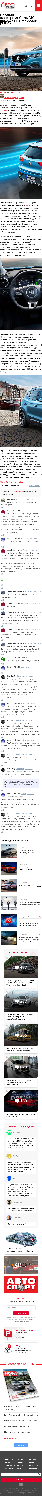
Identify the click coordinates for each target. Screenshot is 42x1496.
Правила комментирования (32, 1494)
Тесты (7, 1462)
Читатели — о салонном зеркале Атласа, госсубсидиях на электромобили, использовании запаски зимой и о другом (30, 922)
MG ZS (28, 205)
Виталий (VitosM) (13, 538)
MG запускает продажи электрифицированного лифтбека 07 (27, 852)
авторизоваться (18, 492)
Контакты (33, 1465)
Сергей (24, 538)
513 (8, 933)
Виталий (25, 550)
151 (9, 898)
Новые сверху (34, 486)
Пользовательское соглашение (11, 1494)
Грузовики (9, 1465)
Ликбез (4, 933)
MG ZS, (7, 482)
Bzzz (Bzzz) (11, 676)
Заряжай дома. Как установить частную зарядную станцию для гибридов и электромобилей (29, 939)
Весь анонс (9, 1438)
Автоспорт (9, 1468)
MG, (2, 482)
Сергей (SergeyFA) (13, 511)
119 (8, 915)
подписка (21, 1480)
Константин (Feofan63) (15, 499)
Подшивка (21, 1459)
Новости (4, 92)
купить (21, 1445)
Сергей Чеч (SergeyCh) (15, 591)
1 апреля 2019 (15, 92)
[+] (2, 507)
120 (9, 846)
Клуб (19, 1468)
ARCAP (31, 1462)
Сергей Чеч (26, 603)
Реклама (33, 1468)
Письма (4, 915)
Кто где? (20, 1465)
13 (8, 863)
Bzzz (23, 703)
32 (8, 880)
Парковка (21, 1462)
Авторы (32, 1459)
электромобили (17, 482)
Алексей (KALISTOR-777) (16, 658)
